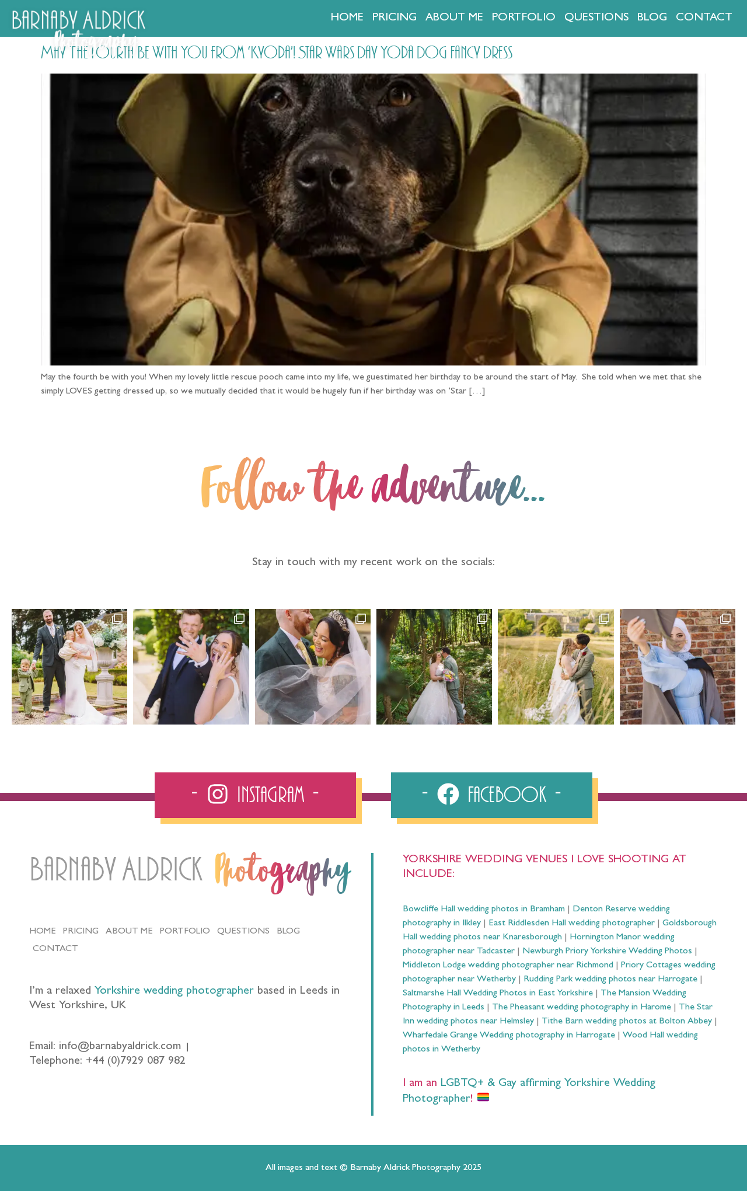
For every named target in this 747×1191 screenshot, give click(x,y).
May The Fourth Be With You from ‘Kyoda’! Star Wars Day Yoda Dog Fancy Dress (276, 53)
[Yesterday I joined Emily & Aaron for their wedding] (69, 667)
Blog (652, 18)
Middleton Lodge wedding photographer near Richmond (508, 965)
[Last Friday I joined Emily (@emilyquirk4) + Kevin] (555, 667)
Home (347, 18)
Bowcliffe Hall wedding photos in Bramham (484, 909)
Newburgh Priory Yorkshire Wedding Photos (607, 951)
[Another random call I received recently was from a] (677, 667)
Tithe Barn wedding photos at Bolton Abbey (627, 1021)
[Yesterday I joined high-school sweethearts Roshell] (434, 667)
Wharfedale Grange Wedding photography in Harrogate (509, 1035)
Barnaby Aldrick (116, 870)
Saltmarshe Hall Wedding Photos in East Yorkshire (498, 993)
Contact (704, 18)
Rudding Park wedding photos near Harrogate (610, 979)
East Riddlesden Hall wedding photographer (571, 923)
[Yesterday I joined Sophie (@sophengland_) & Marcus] (191, 667)
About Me (454, 18)
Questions (596, 18)
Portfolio (524, 18)
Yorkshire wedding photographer (174, 991)
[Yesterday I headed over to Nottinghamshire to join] (313, 667)
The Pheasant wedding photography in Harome (581, 1007)
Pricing (394, 18)
